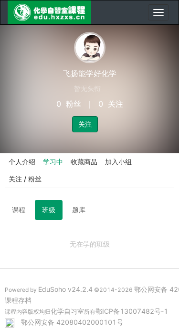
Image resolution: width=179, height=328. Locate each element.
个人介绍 (22, 162)
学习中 (53, 162)
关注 (85, 124)
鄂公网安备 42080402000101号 (72, 322)
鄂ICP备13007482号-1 (131, 311)
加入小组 (118, 162)
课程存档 (18, 300)
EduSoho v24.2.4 (65, 289)
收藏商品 (84, 162)
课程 (18, 210)
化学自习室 (67, 311)
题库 (78, 210)
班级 (48, 210)
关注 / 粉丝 (25, 179)
